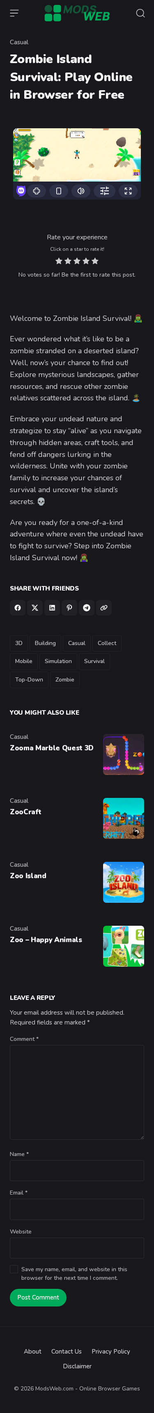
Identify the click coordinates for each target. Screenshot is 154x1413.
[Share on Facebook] (17, 608)
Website (21, 1232)
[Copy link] (104, 608)
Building (45, 643)
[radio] (58, 262)
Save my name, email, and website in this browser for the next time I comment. (74, 1273)
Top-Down (29, 680)
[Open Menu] (14, 13)
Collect (107, 643)
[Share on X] (35, 608)
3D (19, 643)
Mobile (23, 661)
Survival (94, 661)
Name (19, 1154)
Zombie (64, 680)
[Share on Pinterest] (69, 608)
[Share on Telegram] (86, 608)
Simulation (58, 661)
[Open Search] (140, 13)
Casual (19, 42)
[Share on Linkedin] (52, 608)
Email (19, 1193)
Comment (24, 1039)
